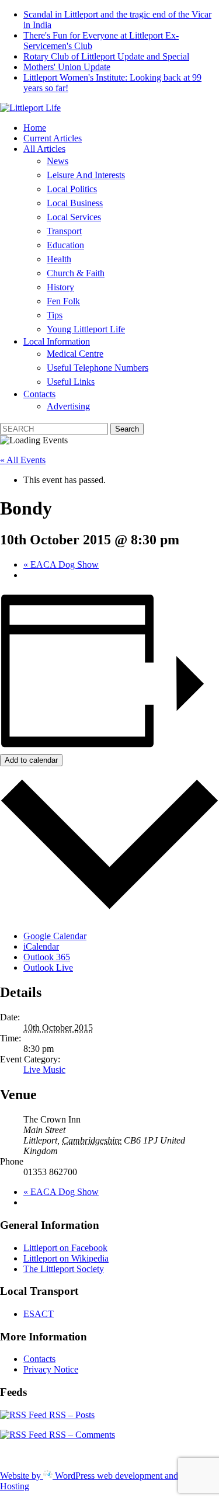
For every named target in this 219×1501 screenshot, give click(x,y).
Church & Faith (76, 273)
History (60, 287)
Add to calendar (31, 760)
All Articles (44, 149)
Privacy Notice (50, 1369)
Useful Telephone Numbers (97, 368)
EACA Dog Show (61, 564)
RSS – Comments (81, 1435)
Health (59, 259)
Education (65, 245)
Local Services (74, 217)
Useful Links (71, 382)
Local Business (75, 203)
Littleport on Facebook (65, 1248)
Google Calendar (54, 936)
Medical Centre (75, 354)
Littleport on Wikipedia (66, 1258)
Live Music (44, 1070)
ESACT (38, 1314)
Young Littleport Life (86, 329)
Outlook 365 (46, 957)
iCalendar (41, 946)
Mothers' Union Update (66, 67)
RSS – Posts (71, 1415)
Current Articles (52, 138)
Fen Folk (63, 301)
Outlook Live (48, 967)
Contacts (39, 394)
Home (34, 128)
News (57, 161)
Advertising (68, 406)
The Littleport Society (63, 1269)
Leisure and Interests (86, 175)
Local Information (56, 341)
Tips (54, 315)
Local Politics (72, 189)
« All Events (23, 460)
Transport (64, 231)
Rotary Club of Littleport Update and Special (106, 56)
